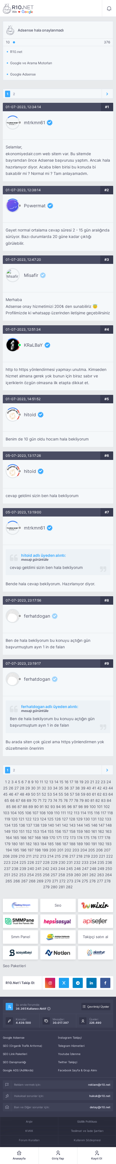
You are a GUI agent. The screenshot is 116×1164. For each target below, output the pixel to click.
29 (27, 788)
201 (60, 850)
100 (93, 806)
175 (87, 837)
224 (15, 862)
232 (77, 862)
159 (80, 831)
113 (76, 813)
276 (92, 881)
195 (16, 850)
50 (33, 794)
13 (51, 782)
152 (29, 831)
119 (7, 819)
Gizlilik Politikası (87, 1121)
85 (8, 806)
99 (86, 806)
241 (38, 868)
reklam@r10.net (99, 1084)
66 (12, 800)
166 (23, 837)
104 (13, 813)
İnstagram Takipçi (70, 1037)
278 (107, 881)
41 (94, 788)
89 (30, 806)
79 (81, 800)
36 (66, 788)
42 (99, 788)
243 (53, 868)
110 (57, 813)
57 (72, 794)
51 (39, 794)
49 (27, 794)
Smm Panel (20, 936)
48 (22, 794)
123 (36, 819)
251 (7, 875)
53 (49, 794)
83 (103, 800)
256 (46, 875)
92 (47, 806)
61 (94, 794)
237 (7, 868)
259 (69, 875)
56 (66, 794)
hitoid (30, 414)
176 (94, 837)
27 (16, 788)
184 (43, 844)
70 (34, 800)
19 (81, 782)
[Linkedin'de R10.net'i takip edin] (91, 983)
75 (60, 800)
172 (66, 837)
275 (85, 881)
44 (110, 788)
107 (35, 813)
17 (71, 782)
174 (79, 837)
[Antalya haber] (57, 937)
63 (105, 794)
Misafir (31, 275)
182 (29, 844)
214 (50, 856)
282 (69, 887)
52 (44, 794)
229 (54, 862)
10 (37, 782)
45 (5, 794)
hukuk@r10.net (99, 1096)
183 (36, 844)
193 (108, 844)
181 (21, 844)
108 (42, 813)
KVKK (29, 1130)
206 (99, 850)
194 (9, 850)
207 (107, 850)
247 (85, 868)
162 (101, 831)
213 (43, 856)
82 (97, 800)
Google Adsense (13, 1037)
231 (69, 862)
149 (7, 831)
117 (103, 813)
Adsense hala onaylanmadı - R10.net (18, 8)
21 (92, 782)
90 (36, 806)
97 (75, 806)
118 (110, 813)
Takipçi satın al (95, 936)
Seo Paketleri (14, 965)
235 (100, 862)
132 (101, 819)
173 (73, 837)
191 (94, 844)
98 (80, 806)
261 (85, 875)
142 (65, 825)
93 (52, 806)
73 (50, 800)
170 (52, 837)
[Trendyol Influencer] (95, 905)
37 (72, 788)
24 (108, 782)
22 (97, 782)
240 (30, 868)
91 (42, 806)
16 (66, 782)
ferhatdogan (37, 616)
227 (38, 862)
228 (46, 862)
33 (49, 788)
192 (101, 844)
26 (11, 788)
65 (7, 800)
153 (36, 831)
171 (59, 837)
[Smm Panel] (57, 921)
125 (50, 819)
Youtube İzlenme (69, 1054)
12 (46, 782)
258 (61, 875)
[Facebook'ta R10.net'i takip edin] (105, 983)
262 (92, 875)
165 (16, 837)
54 (55, 794)
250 (108, 868)
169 (45, 837)
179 (7, 844)
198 (38, 850)
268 (32, 881)
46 (11, 794)
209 (14, 856)
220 (94, 856)
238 (15, 868)
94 (58, 806)
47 (16, 794)
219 (87, 856)
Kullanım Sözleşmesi (87, 1140)
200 (52, 850)
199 (45, 850)
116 (97, 813)
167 (31, 837)
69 (29, 800)
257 (54, 875)
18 (76, 782)
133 (108, 819)
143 (72, 825)
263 (100, 875)
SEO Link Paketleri (15, 1054)
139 (44, 825)
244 (61, 868)
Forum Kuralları (29, 1140)
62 (99, 794)
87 (19, 806)
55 (61, 794)
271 (55, 881)
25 (5, 788)
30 (33, 788)
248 (93, 868)
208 (6, 856)
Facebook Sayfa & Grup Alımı (77, 1070)
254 (30, 875)
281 (62, 887)
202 (67, 850)
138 (36, 825)
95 (64, 806)
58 (77, 794)
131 (94, 819)
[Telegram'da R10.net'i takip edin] (78, 983)
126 (58, 819)
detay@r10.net (100, 1107)
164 (9, 837)
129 (79, 819)
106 (28, 813)
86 (14, 806)
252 (14, 875)
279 (46, 887)
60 (88, 794)
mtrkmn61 (34, 122)
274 (77, 881)
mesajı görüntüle (34, 559)
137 (29, 825)
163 (108, 831)
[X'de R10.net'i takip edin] (64, 983)
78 (76, 800)
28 (22, 788)
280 (54, 887)
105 (21, 813)
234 (93, 862)
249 (100, 868)
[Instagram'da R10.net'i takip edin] (50, 983)
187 (65, 844)
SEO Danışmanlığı (14, 1062)
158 (72, 831)
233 (85, 862)
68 (23, 800)
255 (38, 875)
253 (22, 875)
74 (55, 800)
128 (72, 819)
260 (77, 875)
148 (109, 825)
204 (83, 850)
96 (69, 806)
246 (77, 868)
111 (63, 813)
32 (44, 788)
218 (79, 856)
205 (91, 850)
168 (38, 837)
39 (83, 788)
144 (80, 825)
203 (75, 850)
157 (65, 831)
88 (25, 806)
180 (15, 844)
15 (61, 782)
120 (14, 819)
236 (108, 862)
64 (110, 794)
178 (107, 837)
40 (88, 788)
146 (94, 825)
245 (69, 868)
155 (51, 831)
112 (70, 813)
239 (22, 868)
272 (62, 881)
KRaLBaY (33, 345)
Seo (58, 905)
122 (28, 819)
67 (18, 800)
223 (7, 862)
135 (15, 825)
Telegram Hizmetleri (71, 1045)
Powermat (35, 205)
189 (80, 844)
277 (100, 881)
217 (72, 856)
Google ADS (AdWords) (18, 1070)
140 (51, 825)
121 (21, 819)
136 (22, 825)
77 (71, 800)
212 (36, 856)
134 (7, 825)
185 (51, 844)
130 (87, 819)
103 (6, 813)
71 (39, 800)
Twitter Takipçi (67, 1062)
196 (23, 850)
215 (58, 856)
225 (22, 862)
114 (83, 813)
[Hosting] (20, 905)
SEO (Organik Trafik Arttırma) (22, 1045)
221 (102, 856)
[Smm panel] (20, 921)
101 (99, 806)
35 (61, 788)
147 (101, 825)
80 (87, 800)
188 (72, 844)
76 (66, 800)
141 (58, 825)
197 (31, 850)
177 (100, 837)
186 (58, 844)
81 (92, 800)
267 (24, 881)
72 (45, 800)
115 (90, 813)
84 (109, 800)
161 (94, 831)
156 (58, 831)
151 (21, 831)
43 (105, 788)
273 (70, 881)
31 (39, 788)
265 (8, 881)
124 (43, 819)
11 (41, 782)
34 (55, 788)
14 (56, 782)
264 (108, 875)
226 (30, 862)
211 (29, 856)
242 (46, 868)
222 (109, 856)
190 (87, 844)
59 (83, 794)
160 (87, 831)
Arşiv (29, 1121)
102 (107, 806)
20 (86, 782)
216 (65, 856)
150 (15, 831)
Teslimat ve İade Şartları (87, 1130)
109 (50, 813)
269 (40, 881)
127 (65, 819)
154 (43, 831)
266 (16, 881)
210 (22, 856)
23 (103, 782)
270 (47, 881)
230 (62, 862)
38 (77, 788)
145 (87, 825)
